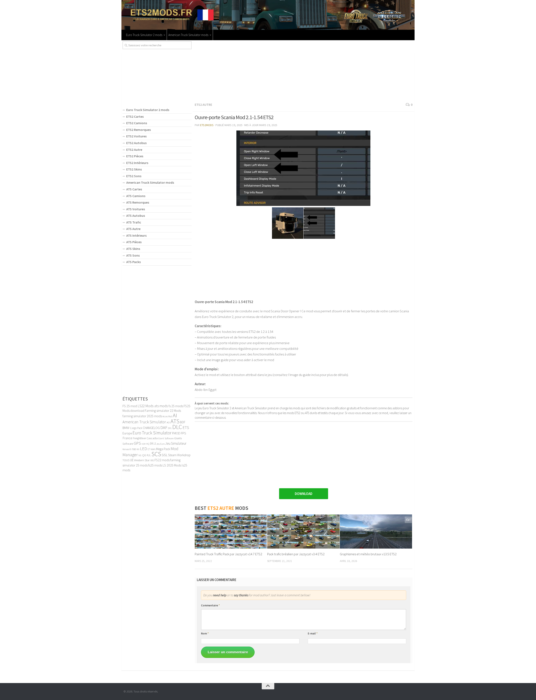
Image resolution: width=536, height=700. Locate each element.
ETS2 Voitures (136, 136)
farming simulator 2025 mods (142, 416)
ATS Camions (135, 196)
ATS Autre (133, 229)
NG (140, 455)
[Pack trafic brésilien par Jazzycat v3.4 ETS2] (303, 531)
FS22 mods (162, 460)
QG (144, 455)
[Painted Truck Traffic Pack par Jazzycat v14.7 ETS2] (231, 531)
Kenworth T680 (129, 449)
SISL (165, 455)
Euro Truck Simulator (152, 433)
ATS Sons (133, 255)
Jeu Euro (160, 443)
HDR (144, 444)
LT (149, 449)
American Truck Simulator (144, 421)
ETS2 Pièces (134, 156)
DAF (163, 427)
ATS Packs (133, 262)
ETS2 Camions (136, 123)
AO (168, 422)
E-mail (313, 633)
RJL (149, 455)
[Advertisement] (304, 70)
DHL (170, 428)
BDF (182, 422)
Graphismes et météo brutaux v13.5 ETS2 (368, 554)
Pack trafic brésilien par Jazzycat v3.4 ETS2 (296, 554)
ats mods (161, 406)
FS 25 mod (129, 406)
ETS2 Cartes (135, 116)
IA (151, 443)
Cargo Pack (136, 428)
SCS (156, 454)
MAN (153, 449)
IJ (155, 444)
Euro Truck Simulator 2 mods (144, 35)
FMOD (176, 433)
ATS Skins (133, 249)
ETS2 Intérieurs (137, 163)
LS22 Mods (146, 406)
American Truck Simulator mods (188, 35)
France (127, 438)
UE (131, 460)
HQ (147, 443)
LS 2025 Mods (172, 465)
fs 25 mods (176, 406)
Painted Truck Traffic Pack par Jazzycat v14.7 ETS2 (228, 554)
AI (175, 415)
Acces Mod (167, 416)
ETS (186, 427)
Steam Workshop (179, 455)
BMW (125, 428)
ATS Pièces (134, 242)
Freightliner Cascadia (145, 438)
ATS (174, 421)
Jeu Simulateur (175, 443)
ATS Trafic (133, 222)
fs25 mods (155, 465)
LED (143, 448)
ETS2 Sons (133, 176)
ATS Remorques (137, 202)
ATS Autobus (135, 215)
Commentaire (210, 605)
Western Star (142, 460)
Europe (127, 433)
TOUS (125, 460)
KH (138, 449)
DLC (177, 427)
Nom (205, 633)
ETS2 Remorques (138, 130)
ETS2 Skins (134, 169)
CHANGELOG (151, 428)
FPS (183, 433)
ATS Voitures (135, 209)
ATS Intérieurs (136, 235)
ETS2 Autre (203, 104)
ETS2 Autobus (136, 143)
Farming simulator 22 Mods (163, 410)
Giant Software (166, 438)
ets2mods (207, 125)
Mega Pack (163, 449)
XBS (152, 460)
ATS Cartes (134, 189)
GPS (137, 443)
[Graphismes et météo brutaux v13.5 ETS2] (376, 531)
